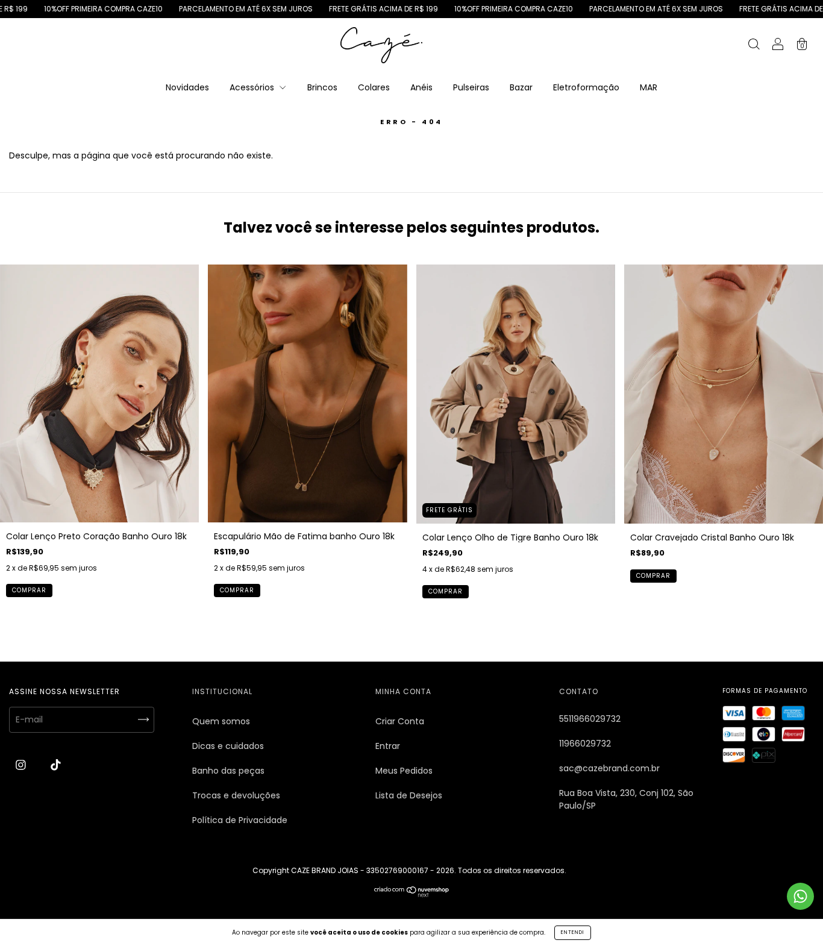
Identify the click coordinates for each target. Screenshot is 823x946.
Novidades (187, 87)
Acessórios (253, 87)
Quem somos (221, 721)
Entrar (387, 746)
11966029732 (585, 744)
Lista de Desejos (408, 795)
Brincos (322, 87)
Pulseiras (471, 87)
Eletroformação (586, 87)
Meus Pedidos (404, 771)
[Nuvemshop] (411, 894)
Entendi (572, 932)
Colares (374, 87)
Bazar (521, 87)
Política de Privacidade (239, 820)
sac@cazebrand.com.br (609, 768)
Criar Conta (399, 721)
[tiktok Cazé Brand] (55, 765)
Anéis (421, 87)
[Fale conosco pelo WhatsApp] (800, 896)
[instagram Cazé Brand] (22, 765)
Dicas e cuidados (228, 746)
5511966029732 (590, 719)
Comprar (29, 590)
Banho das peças (228, 771)
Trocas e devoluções (236, 795)
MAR (648, 87)
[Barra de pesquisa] (754, 46)
